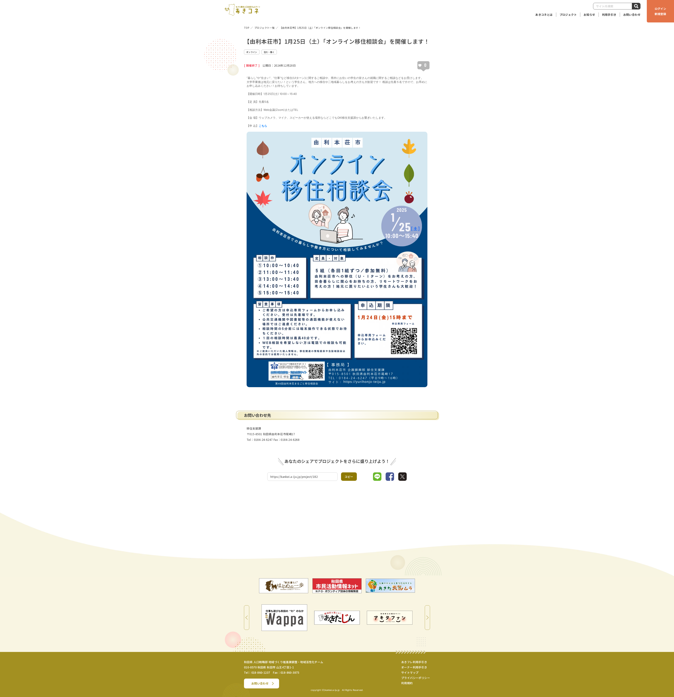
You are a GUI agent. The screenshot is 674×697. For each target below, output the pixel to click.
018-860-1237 (260, 672)
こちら (263, 125)
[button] (609, 14)
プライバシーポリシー (415, 678)
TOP (246, 27)
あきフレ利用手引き (414, 662)
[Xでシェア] (402, 476)
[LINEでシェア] (377, 476)
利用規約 (407, 683)
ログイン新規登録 (660, 11)
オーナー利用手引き (414, 667)
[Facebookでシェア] (390, 476)
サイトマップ (409, 672)
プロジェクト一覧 (264, 27)
